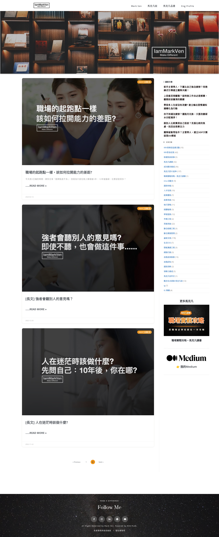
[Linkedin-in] (109, 519)
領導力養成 (168, 271)
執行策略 (167, 204)
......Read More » (36, 185)
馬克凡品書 (169, 6)
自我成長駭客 (169, 257)
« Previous (76, 462)
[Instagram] (102, 519)
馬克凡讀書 (168, 162)
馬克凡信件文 (169, 276)
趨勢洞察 (167, 266)
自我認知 (167, 262)
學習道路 (167, 214)
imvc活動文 (168, 181)
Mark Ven (136, 6)
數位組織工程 (169, 228)
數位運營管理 (169, 233)
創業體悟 (167, 195)
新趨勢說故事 (169, 157)
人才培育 (167, 190)
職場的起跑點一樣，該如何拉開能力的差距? (58, 172)
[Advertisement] (186, 395)
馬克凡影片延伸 (170, 171)
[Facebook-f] (94, 519)
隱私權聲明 (120, 530)
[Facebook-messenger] (117, 519)
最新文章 (167, 238)
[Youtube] (125, 519)
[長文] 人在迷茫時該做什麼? (46, 422)
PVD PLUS (132, 526)
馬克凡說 (152, 6)
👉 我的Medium (186, 366)
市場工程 (167, 219)
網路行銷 (167, 252)
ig (164, 285)
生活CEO (167, 243)
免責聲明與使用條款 (103, 530)
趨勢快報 (167, 185)
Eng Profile (187, 6)
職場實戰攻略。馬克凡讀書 (175, 176)
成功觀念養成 (169, 166)
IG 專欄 (167, 290)
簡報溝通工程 (169, 247)
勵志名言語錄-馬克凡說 (173, 281)
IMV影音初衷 (169, 152)
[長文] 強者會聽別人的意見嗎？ (49, 298)
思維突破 (167, 223)
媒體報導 (167, 209)
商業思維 (167, 200)
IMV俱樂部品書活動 (172, 147)
